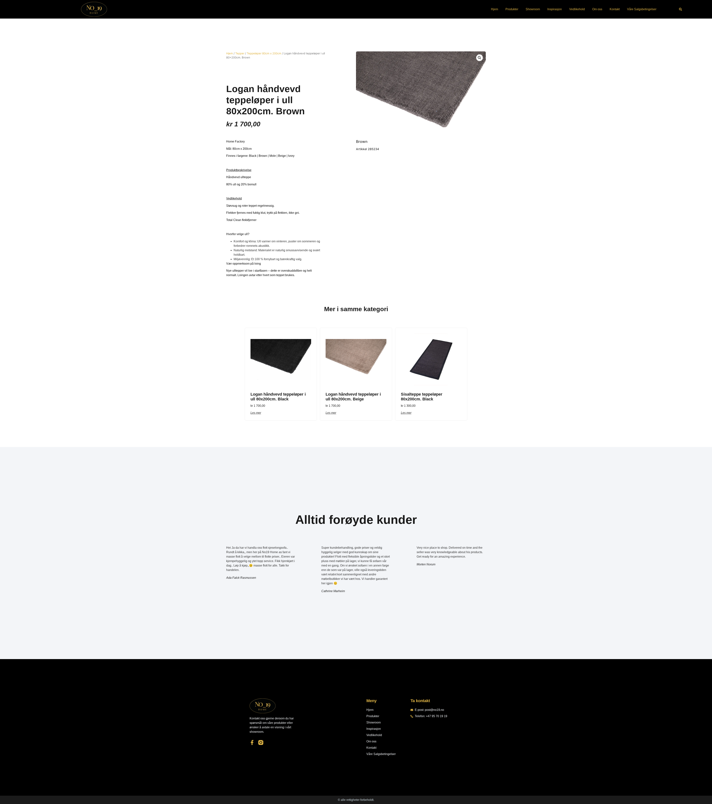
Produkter (511, 9)
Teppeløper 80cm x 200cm (264, 53)
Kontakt (615, 9)
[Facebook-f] (252, 742)
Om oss (597, 9)
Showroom (533, 9)
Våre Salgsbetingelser (641, 9)
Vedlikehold (577, 9)
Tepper (239, 53)
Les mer (255, 412)
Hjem (494, 9)
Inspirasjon (554, 9)
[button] (680, 9)
